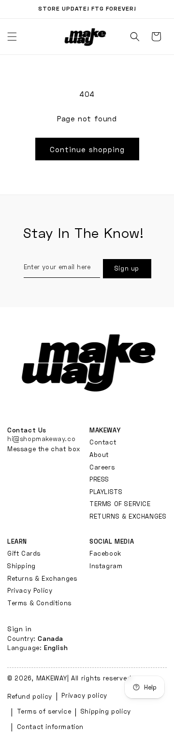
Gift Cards (24, 553)
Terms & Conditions (39, 603)
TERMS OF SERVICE (120, 504)
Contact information (50, 726)
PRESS (99, 479)
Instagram (105, 566)
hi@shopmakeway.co (41, 439)
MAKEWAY (51, 678)
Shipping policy (106, 711)
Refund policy (29, 696)
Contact (102, 442)
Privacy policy (84, 695)
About (99, 454)
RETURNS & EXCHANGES (127, 516)
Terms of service (44, 711)
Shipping (21, 566)
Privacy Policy (29, 590)
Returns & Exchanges (42, 578)
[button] (134, 36)
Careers (102, 467)
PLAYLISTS (105, 491)
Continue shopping (87, 149)
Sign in (19, 629)
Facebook (105, 553)
